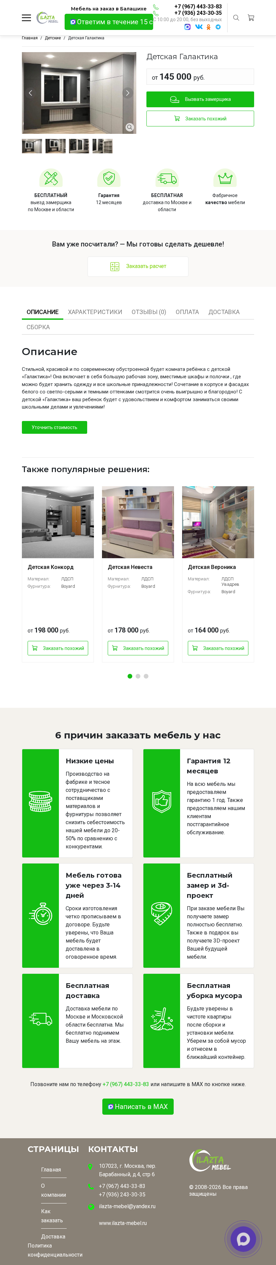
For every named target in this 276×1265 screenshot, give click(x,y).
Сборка (38, 327)
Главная (51, 1169)
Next (128, 93)
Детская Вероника (212, 567)
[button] (130, 676)
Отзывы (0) (149, 311)
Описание (43, 311)
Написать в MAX (141, 1107)
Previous (31, 93)
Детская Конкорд (51, 567)
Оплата (187, 311)
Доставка (224, 311)
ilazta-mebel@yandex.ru (127, 1206)
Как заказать (52, 1216)
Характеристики (95, 311)
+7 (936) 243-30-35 (198, 13)
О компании (53, 1190)
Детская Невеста (130, 567)
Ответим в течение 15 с (115, 22)
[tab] (42, 311)
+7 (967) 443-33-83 (198, 6)
